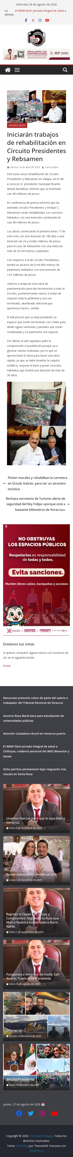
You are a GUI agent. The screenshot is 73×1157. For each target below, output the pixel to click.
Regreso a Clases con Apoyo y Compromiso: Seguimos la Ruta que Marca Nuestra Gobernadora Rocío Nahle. (32, 920)
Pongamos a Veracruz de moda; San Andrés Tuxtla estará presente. (32, 976)
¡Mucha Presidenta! (20, 1079)
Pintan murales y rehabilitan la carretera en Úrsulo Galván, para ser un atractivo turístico (37, 483)
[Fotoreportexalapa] (7, 70)
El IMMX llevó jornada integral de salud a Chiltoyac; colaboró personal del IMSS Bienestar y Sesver (36, 751)
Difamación (14, 1030)
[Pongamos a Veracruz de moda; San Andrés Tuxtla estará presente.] (36, 963)
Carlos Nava (51, 167)
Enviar (7, 666)
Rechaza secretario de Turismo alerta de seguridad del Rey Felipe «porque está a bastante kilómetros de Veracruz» (35, 504)
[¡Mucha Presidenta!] (36, 1067)
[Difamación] (36, 1015)
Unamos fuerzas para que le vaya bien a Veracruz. (35, 820)
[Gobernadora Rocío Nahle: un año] (36, 859)
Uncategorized (17, 125)
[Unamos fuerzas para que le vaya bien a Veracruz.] (36, 807)
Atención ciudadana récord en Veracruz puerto (34, 733)
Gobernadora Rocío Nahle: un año (31, 874)
